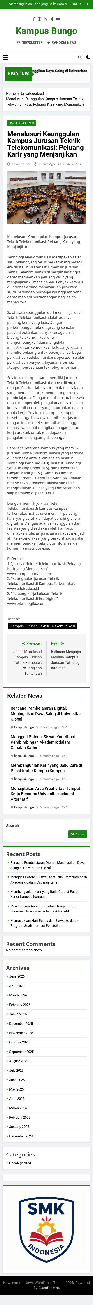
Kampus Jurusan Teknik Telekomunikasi (42, 626)
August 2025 (18, 1061)
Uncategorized (21, 123)
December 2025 (21, 1024)
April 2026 (16, 986)
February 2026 (19, 1005)
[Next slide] (87, 4)
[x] (45, 19)
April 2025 (16, 1099)
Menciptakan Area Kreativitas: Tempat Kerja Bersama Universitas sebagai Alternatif (45, 794)
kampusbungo (21, 164)
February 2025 (19, 1117)
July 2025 (16, 1071)
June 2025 (17, 1080)
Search (12, 825)
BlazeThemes (49, 1288)
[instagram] (39, 19)
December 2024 (21, 1136)
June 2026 (17, 976)
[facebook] (34, 19)
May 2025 (16, 1089)
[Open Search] (80, 57)
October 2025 (19, 1042)
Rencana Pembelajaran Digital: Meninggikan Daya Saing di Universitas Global (46, 713)
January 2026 (19, 1014)
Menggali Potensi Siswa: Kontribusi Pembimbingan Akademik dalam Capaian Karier (43, 742)
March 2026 (18, 995)
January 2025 (19, 1127)
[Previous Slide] (80, 4)
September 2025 (21, 1052)
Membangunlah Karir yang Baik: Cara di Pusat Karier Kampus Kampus (43, 4)
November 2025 (21, 1033)
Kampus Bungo (46, 31)
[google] (52, 19)
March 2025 (18, 1108)
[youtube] (58, 19)
